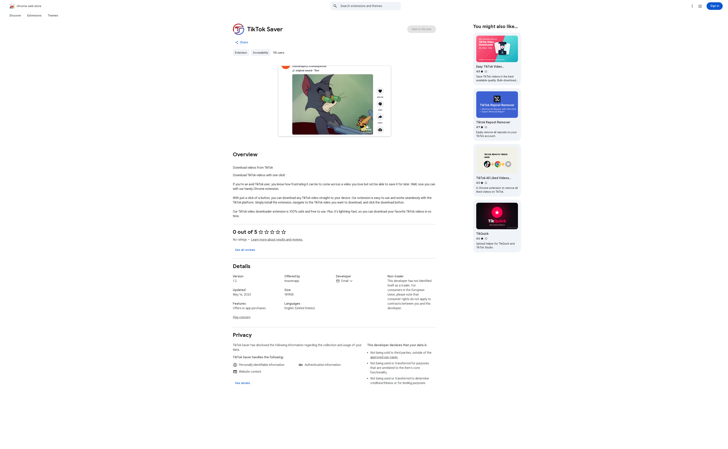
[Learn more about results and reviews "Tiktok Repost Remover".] (485, 127)
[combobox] (370, 6)
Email (344, 281)
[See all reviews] (245, 249)
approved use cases (384, 357)
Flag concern (241, 317)
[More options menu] (692, 6)
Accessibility (260, 52)
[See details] (242, 383)
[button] (700, 6)
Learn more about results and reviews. (277, 240)
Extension (241, 52)
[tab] (15, 15)
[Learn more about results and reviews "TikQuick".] (485, 238)
